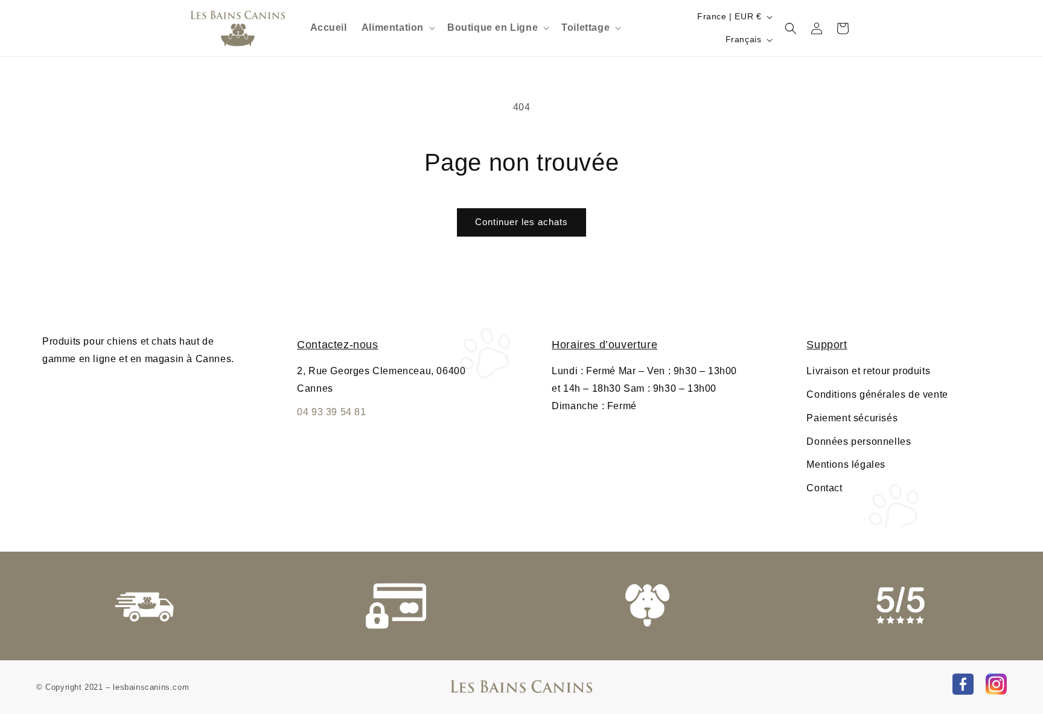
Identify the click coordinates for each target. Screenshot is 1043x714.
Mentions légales (845, 464)
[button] (397, 28)
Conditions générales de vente (877, 394)
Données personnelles (858, 441)
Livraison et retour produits (868, 371)
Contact (824, 488)
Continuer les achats (521, 222)
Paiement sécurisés (852, 418)
